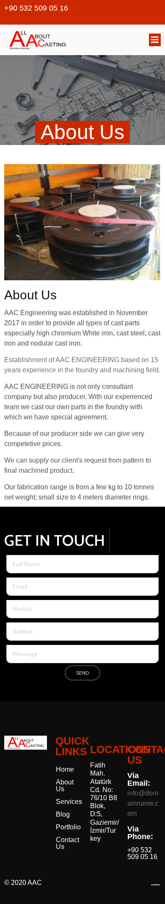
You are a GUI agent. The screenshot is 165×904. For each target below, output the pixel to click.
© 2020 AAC (23, 882)
